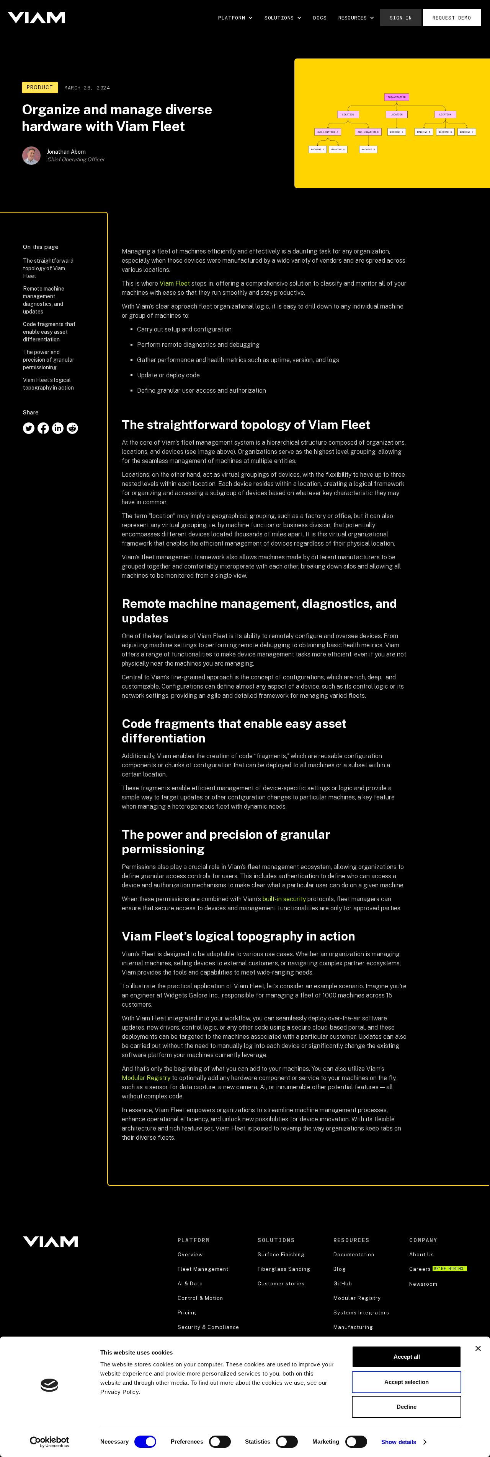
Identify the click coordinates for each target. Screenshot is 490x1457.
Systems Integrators (361, 1313)
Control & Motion (200, 1298)
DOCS (320, 17)
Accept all (407, 1356)
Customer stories (281, 1283)
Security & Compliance (208, 1327)
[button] (235, 17)
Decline (406, 1406)
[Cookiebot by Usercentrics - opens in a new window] (49, 1442)
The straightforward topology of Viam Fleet (48, 268)
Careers (437, 1269)
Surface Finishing (281, 1254)
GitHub (342, 1283)
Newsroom (423, 1284)
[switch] (220, 1442)
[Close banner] (478, 1348)
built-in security (284, 899)
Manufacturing (353, 1327)
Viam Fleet (175, 283)
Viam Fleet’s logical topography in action (49, 384)
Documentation (353, 1254)
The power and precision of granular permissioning (48, 359)
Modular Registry (146, 1078)
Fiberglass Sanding (284, 1269)
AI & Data (190, 1283)
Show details (398, 1442)
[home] (36, 17)
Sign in (401, 18)
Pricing (187, 1313)
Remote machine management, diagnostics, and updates (43, 300)
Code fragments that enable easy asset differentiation (49, 332)
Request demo (452, 18)
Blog (339, 1269)
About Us (421, 1254)
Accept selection (406, 1382)
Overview (190, 1254)
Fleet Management (203, 1269)
